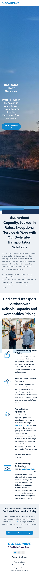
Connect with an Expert (19, 565)
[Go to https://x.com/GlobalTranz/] (23, 552)
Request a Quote (19, 562)
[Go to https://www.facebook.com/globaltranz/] (19, 552)
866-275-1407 (14, 522)
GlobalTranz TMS (28, 469)
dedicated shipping (22, 425)
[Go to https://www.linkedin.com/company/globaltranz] (15, 552)
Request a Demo (19, 568)
